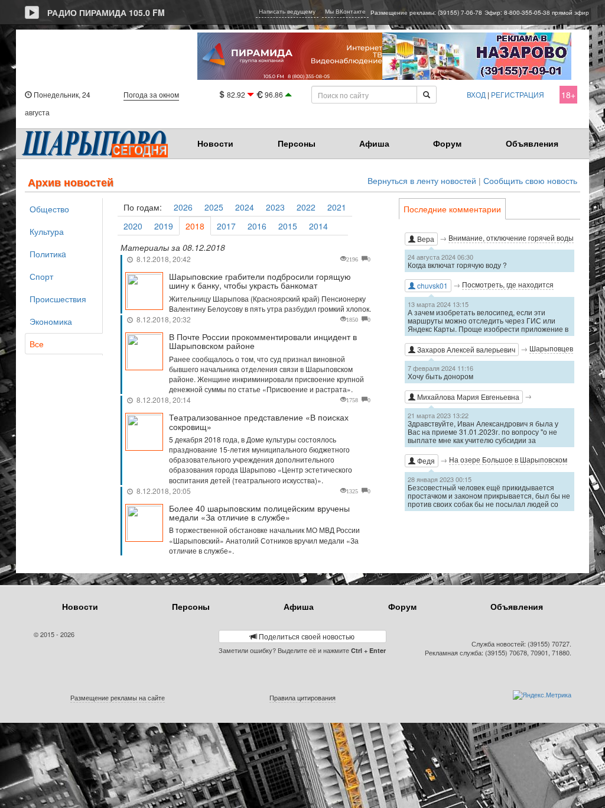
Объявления (532, 143)
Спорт (41, 276)
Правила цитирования (302, 697)
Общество (49, 209)
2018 (195, 226)
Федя (425, 460)
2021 (336, 207)
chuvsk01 (431, 285)
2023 (275, 207)
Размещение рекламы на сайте (117, 697)
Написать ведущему (287, 11)
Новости (215, 143)
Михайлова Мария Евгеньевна (467, 397)
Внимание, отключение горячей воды (511, 237)
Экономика (51, 321)
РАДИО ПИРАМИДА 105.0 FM (106, 12)
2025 (213, 207)
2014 (318, 226)
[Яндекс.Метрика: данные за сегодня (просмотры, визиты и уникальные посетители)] (542, 695)
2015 (287, 226)
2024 (244, 207)
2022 (306, 207)
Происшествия (58, 299)
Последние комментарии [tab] (452, 209)
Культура (47, 231)
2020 (132, 226)
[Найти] (427, 95)
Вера (424, 239)
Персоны (296, 143)
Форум (447, 143)
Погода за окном (151, 94)
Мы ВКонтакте (345, 11)
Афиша (374, 143)
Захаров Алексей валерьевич (465, 349)
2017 (226, 226)
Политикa (48, 254)
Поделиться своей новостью (305, 636)
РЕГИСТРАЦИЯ (517, 94)
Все (37, 344)
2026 (183, 207)
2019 (163, 226)
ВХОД (476, 94)
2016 (257, 226)
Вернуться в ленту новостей (421, 180)
